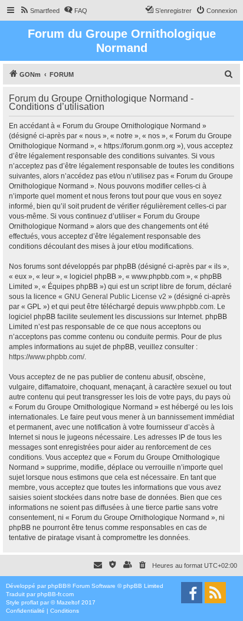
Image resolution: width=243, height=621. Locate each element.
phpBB (57, 586)
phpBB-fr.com (55, 594)
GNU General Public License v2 (115, 296)
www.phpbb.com (187, 307)
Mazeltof (68, 602)
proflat (29, 602)
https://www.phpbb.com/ (46, 357)
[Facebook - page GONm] (191, 592)
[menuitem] (39, 11)
